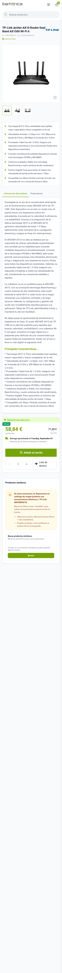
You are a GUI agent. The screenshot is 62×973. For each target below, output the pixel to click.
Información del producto (15, 193)
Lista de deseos (43, 464)
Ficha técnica (37, 193)
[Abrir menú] (48, 4)
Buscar (31, 555)
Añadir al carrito (33, 452)
